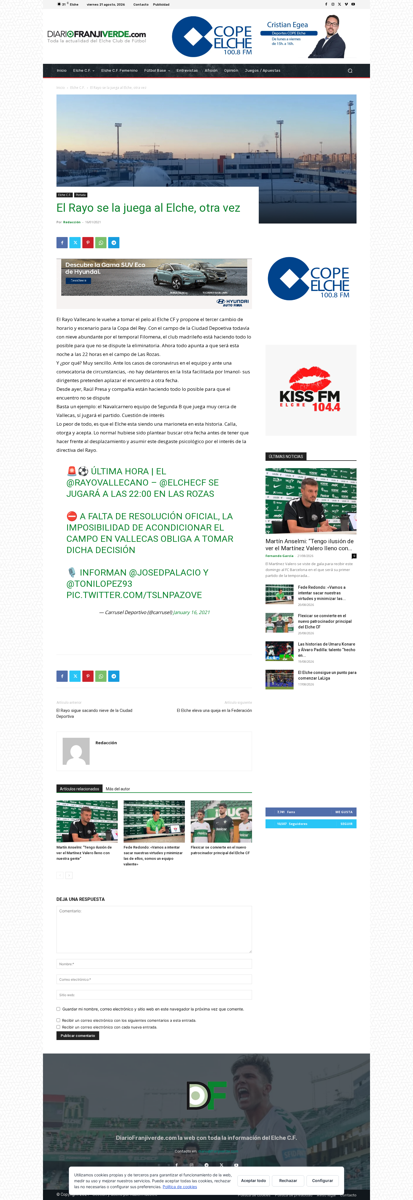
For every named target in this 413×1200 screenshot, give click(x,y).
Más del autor (118, 789)
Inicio (60, 87)
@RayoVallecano (107, 482)
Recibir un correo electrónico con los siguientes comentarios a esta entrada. (129, 1020)
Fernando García (280, 556)
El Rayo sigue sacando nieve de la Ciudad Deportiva (94, 713)
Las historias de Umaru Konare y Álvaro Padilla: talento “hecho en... (326, 650)
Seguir (347, 824)
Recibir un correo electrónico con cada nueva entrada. (109, 1027)
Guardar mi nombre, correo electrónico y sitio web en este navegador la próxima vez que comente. (153, 1009)
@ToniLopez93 (99, 583)
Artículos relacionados (79, 789)
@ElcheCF (182, 482)
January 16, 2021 (191, 612)
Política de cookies (180, 1186)
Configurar (322, 1180)
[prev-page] (59, 875)
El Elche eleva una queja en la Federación (214, 710)
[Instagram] (333, 4)
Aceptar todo (253, 1180)
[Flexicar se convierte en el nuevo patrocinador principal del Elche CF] (221, 821)
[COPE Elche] (254, 36)
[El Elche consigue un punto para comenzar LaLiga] (280, 679)
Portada (81, 195)
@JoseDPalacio (165, 572)
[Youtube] (353, 4)
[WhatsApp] (100, 242)
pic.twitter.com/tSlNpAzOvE (134, 595)
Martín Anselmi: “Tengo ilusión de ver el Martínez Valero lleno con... (310, 545)
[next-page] (68, 875)
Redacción (72, 222)
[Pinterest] (88, 242)
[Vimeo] (346, 4)
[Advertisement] (154, 635)
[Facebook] (326, 4)
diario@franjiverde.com (218, 1151)
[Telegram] (113, 242)
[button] (350, 70)
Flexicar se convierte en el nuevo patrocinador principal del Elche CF (325, 621)
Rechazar (288, 1180)
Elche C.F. (77, 87)
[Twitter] (339, 4)
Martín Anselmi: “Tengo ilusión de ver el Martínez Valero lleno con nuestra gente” (84, 853)
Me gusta (344, 812)
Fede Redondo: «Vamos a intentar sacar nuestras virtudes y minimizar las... (322, 593)
